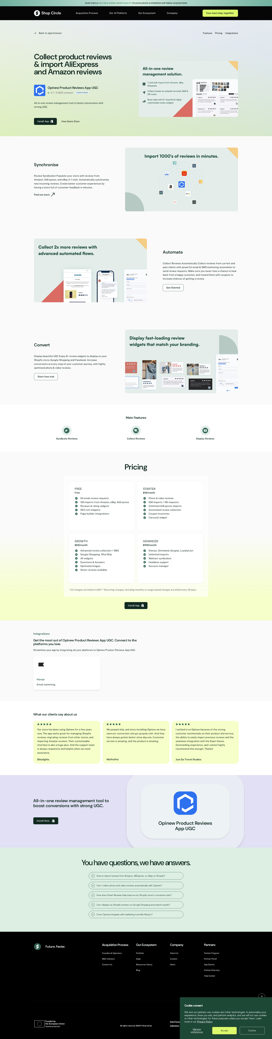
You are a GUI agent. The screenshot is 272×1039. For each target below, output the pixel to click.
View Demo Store (70, 121)
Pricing (218, 33)
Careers (173, 959)
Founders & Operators (112, 953)
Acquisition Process (87, 13)
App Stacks (209, 964)
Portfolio (140, 953)
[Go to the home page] (47, 13)
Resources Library (144, 964)
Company (172, 13)
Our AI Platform (118, 13)
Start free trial (46, 376)
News (172, 964)
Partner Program (211, 953)
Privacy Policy (205, 1021)
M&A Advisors (108, 959)
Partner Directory (212, 970)
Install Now (43, 820)
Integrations (231, 33)
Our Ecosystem (147, 13)
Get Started (173, 287)
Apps (138, 959)
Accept (224, 1030)
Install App (43, 121)
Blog (138, 970)
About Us (174, 953)
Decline (252, 1030)
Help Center (209, 976)
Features (207, 33)
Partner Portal (210, 959)
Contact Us (107, 964)
